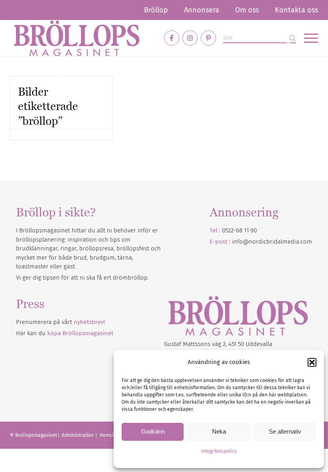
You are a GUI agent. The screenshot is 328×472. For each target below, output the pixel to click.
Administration (78, 435)
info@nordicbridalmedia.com (272, 241)
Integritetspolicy (219, 451)
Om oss (247, 10)
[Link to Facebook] (171, 38)
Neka (219, 431)
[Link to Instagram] (190, 38)
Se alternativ (285, 431)
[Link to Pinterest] (208, 38)
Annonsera (201, 10)
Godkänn (153, 431)
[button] (312, 362)
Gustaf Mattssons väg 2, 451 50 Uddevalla (218, 344)
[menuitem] (156, 10)
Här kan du (64, 333)
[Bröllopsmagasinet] (76, 38)
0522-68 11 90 (239, 230)
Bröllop (156, 10)
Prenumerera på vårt (60, 322)
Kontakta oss (296, 10)
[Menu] (307, 38)
